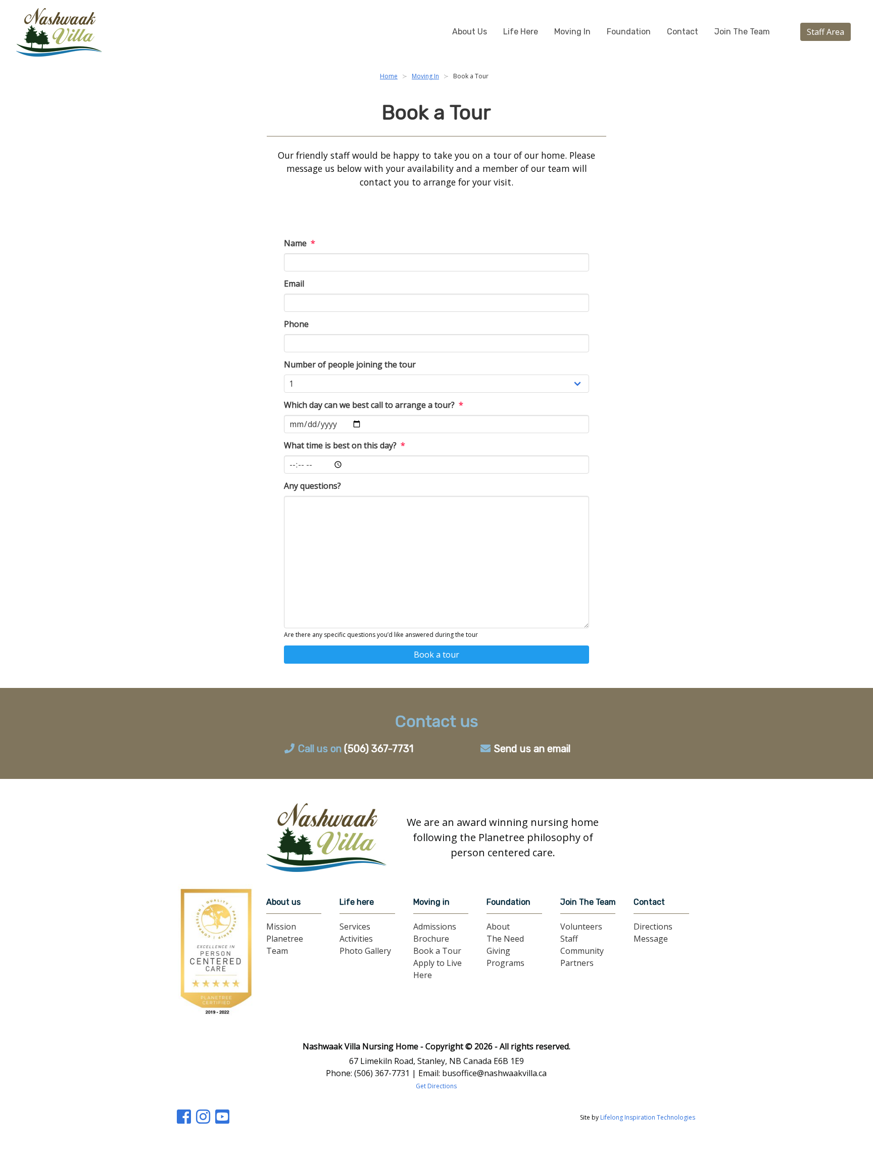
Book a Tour (437, 950)
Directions (653, 926)
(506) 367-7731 (378, 749)
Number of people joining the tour (350, 364)
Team (277, 950)
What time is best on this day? (344, 445)
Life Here (520, 31)
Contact (682, 31)
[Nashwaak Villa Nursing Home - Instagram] (206, 1119)
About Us (469, 31)
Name (299, 243)
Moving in (431, 902)
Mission (281, 926)
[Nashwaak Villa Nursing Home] (326, 837)
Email (294, 283)
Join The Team (742, 31)
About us (283, 902)
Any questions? (312, 485)
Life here (357, 902)
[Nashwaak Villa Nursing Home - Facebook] (187, 1119)
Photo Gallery (365, 950)
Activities (356, 938)
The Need (505, 938)
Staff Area (825, 31)
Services (355, 926)
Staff (569, 938)
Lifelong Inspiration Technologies (647, 1117)
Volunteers (581, 926)
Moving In (572, 31)
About (498, 926)
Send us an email (532, 749)
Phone (296, 324)
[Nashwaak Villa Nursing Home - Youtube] (224, 1119)
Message (651, 938)
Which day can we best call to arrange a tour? (373, 404)
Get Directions (436, 1086)
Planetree (284, 938)
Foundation (629, 31)
